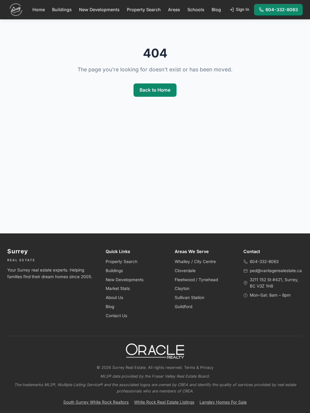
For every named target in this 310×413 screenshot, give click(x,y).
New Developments (99, 9)
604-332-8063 (281, 9)
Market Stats (118, 288)
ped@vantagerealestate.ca (276, 270)
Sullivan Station (189, 297)
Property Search (144, 9)
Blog (216, 9)
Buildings (62, 9)
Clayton (182, 288)
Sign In (242, 9)
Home (38, 9)
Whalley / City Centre (195, 261)
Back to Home (155, 90)
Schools (195, 9)
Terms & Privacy (198, 367)
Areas (174, 9)
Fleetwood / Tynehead (196, 279)
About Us (114, 297)
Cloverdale (185, 270)
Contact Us (116, 315)
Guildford (183, 306)
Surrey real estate (34, 270)
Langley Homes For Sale (223, 402)
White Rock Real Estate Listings (164, 402)
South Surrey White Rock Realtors (96, 402)
